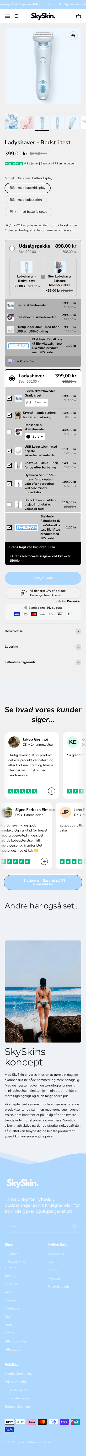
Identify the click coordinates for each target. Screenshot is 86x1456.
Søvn (8, 1317)
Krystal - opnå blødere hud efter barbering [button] (39, 415)
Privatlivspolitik (16, 1382)
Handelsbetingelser (19, 1373)
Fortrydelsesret (16, 1390)
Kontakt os (56, 1254)
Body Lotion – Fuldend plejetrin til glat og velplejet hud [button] (41, 504)
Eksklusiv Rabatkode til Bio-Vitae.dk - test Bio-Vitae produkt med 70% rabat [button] (47, 346)
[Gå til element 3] (42, 123)
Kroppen (11, 1300)
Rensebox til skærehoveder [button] (36, 317)
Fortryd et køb (58, 1286)
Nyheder (54, 1278)
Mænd (9, 1333)
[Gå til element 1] (11, 122)
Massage (11, 1284)
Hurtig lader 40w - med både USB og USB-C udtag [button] (37, 329)
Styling (10, 1275)
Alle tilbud (12, 1349)
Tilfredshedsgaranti (19, 1398)
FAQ (51, 1262)
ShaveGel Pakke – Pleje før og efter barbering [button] (42, 465)
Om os (53, 1270)
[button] (43, 248)
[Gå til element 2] (26, 123)
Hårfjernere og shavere (15, 1265)
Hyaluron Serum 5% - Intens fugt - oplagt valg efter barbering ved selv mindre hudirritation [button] (40, 484)
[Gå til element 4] (57, 123)
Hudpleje (11, 1254)
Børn (8, 1325)
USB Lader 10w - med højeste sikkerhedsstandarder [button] (41, 451)
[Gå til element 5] (72, 123)
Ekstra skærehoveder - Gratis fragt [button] (41, 393)
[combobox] (35, 437)
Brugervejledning (17, 1406)
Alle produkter (15, 1341)
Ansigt (10, 1292)
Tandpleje (12, 1308)
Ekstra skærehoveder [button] (31, 305)
